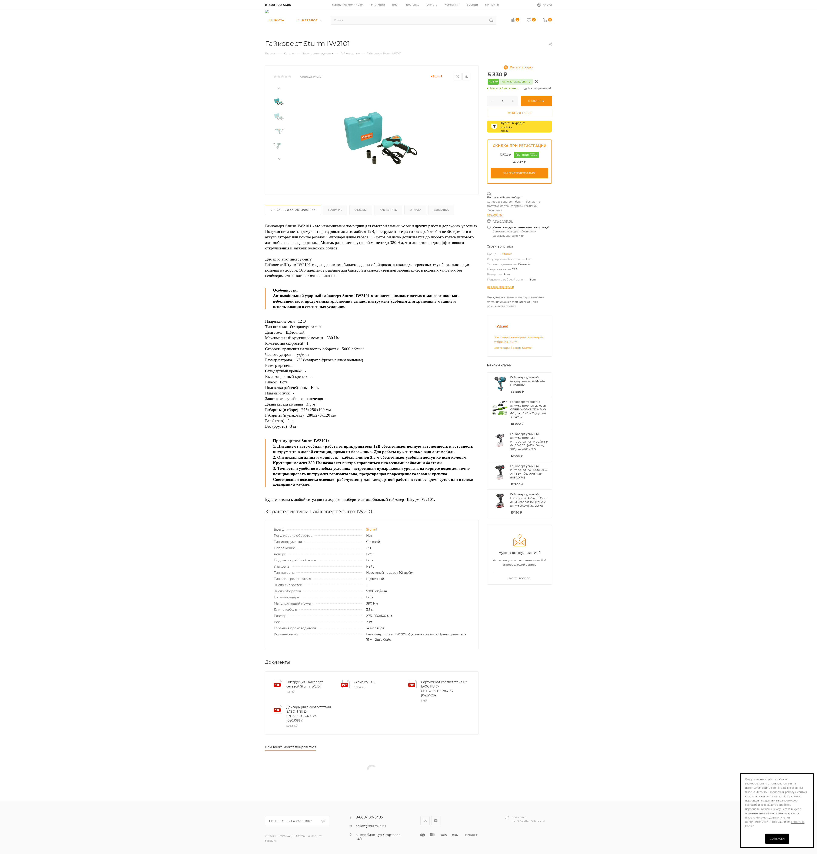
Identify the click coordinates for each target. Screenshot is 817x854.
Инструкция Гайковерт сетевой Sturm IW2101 (304, 684)
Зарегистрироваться (519, 173)
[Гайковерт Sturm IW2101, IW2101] (379, 134)
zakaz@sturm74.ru (371, 826)
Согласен (777, 838)
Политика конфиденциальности (528, 819)
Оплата (415, 209)
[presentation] (279, 88)
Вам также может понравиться (290, 747)
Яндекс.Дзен (435, 820)
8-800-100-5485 (278, 5)
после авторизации (508, 81)
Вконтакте (425, 820)
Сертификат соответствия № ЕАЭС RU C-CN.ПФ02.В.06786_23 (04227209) (444, 688)
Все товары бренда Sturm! (512, 347)
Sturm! (371, 529)
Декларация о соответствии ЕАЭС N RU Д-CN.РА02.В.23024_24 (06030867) (308, 713)
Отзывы (361, 209)
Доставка (441, 209)
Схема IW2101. (364, 682)
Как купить (388, 209)
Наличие (335, 209)
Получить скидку (521, 67)
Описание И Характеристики (293, 209)
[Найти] (491, 20)
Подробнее (494, 214)
